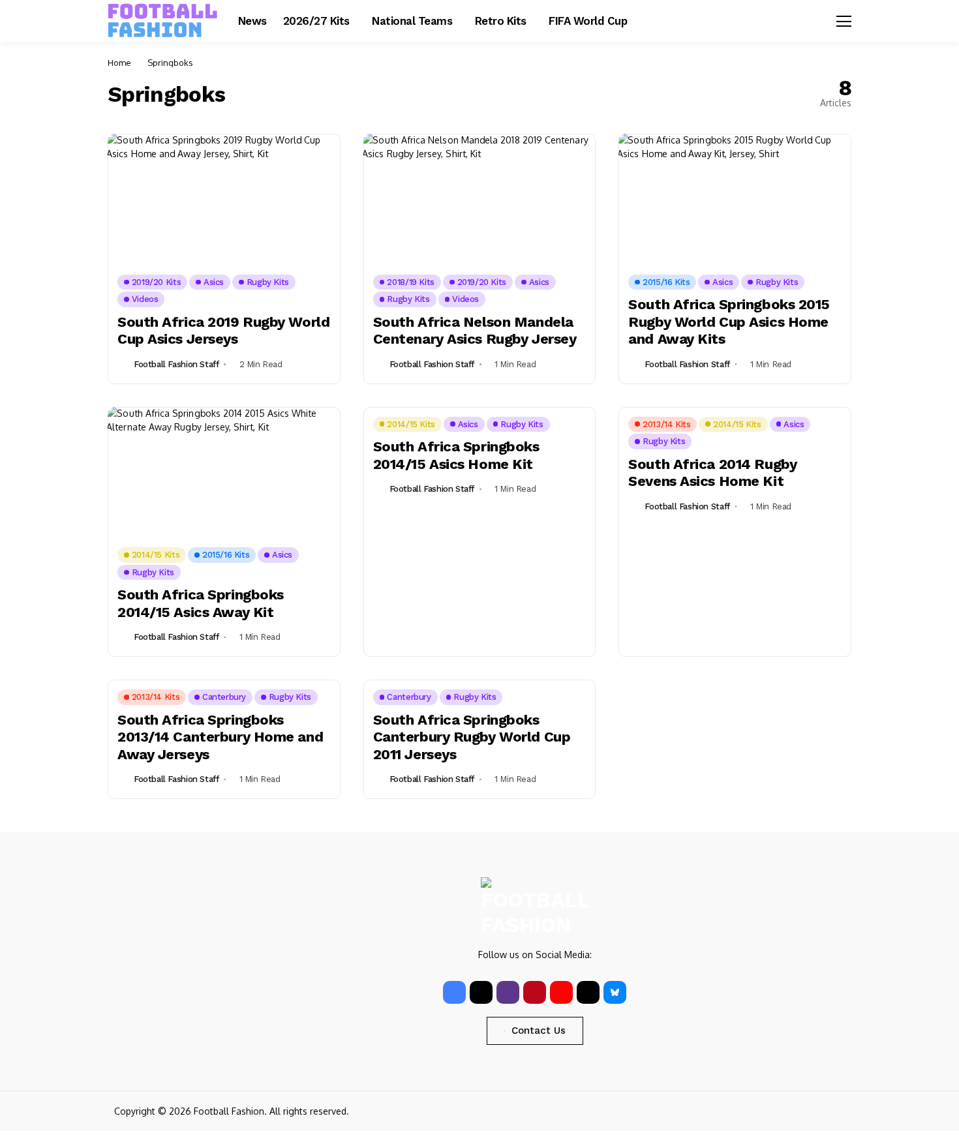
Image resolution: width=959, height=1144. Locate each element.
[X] (481, 992)
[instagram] (507, 992)
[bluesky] (614, 992)
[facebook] (454, 992)
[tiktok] (588, 992)
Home (119, 62)
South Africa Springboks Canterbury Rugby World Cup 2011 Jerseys (472, 737)
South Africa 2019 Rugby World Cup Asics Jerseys (223, 330)
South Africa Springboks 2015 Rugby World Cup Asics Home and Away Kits (729, 321)
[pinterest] (534, 992)
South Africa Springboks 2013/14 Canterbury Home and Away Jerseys (220, 737)
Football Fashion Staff (176, 364)
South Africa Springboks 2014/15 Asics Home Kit (456, 455)
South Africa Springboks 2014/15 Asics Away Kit (200, 603)
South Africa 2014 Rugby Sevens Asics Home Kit (712, 472)
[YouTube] (561, 992)
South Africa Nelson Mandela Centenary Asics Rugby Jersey (475, 330)
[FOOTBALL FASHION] (163, 21)
